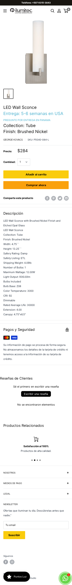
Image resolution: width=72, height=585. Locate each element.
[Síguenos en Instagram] (12, 562)
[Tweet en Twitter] (60, 198)
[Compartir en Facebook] (47, 198)
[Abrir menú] (5, 11)
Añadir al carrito (36, 174)
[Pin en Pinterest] (53, 198)
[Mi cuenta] (59, 11)
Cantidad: (9, 162)
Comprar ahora (36, 185)
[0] (66, 11)
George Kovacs (13, 139)
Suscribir (14, 535)
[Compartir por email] (66, 198)
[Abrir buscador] (52, 11)
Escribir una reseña (36, 394)
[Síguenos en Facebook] (5, 562)
